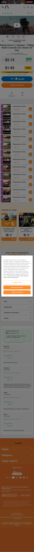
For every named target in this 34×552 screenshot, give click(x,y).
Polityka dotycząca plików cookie (15, 276)
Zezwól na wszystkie (17, 292)
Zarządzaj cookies (17, 282)
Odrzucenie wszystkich (17, 287)
